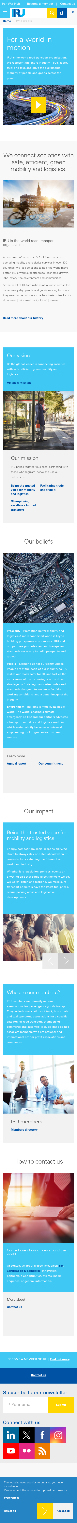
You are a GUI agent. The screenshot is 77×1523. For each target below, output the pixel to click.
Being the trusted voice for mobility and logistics (23, 490)
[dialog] (38, 1500)
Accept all (63, 1511)
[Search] (52, 13)
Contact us (67, 4)
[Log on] (62, 13)
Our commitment (50, 763)
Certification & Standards (23, 1271)
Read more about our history (23, 318)
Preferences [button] (11, 1498)
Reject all (10, 1511)
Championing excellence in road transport (23, 505)
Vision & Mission (19, 383)
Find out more (59, 1359)
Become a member (40, 4)
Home (7, 21)
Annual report (16, 763)
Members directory (24, 1130)
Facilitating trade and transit (52, 488)
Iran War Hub (11, 4)
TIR (61, 1266)
